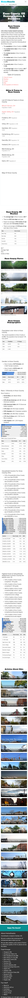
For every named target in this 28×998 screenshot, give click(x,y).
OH (6, 4)
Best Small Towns (9, 959)
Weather (6, 79)
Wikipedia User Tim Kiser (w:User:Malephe (12, 269)
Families (6, 963)
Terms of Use (7, 993)
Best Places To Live (9, 957)
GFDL (15, 315)
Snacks (8, 1)
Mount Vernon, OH (8, 106)
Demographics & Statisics (11, 84)
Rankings (6, 976)
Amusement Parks (9, 954)
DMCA (5, 994)
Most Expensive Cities (10, 972)
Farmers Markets (8, 965)
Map (5, 83)
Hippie (5, 968)
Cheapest (6, 952)
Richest (6, 978)
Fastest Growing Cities (10, 967)
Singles (6, 980)
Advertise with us (8, 987)
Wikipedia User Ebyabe (9, 315)
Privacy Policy (8, 991)
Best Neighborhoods (9, 955)
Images (6, 81)
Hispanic (6, 970)
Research (6, 974)
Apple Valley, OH (8, 112)
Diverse (6, 961)
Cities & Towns (8, 77)
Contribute (7, 989)
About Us (6, 985)
